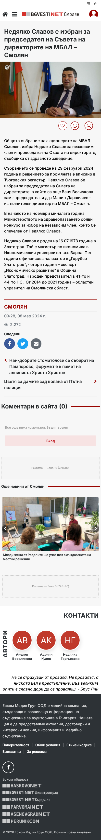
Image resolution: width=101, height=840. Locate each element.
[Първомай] (22, 807)
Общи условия (47, 745)
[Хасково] (21, 785)
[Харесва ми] (76, 125)
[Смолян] (50, 14)
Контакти (81, 616)
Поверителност (15, 745)
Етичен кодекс (79, 745)
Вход (50, 441)
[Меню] (14, 14)
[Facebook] (8, 767)
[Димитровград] (30, 793)
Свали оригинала (17, 67)
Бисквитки (11, 751)
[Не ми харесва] (90, 125)
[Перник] (20, 821)
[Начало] (5, 14)
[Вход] (94, 14)
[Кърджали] (26, 800)
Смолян (15, 307)
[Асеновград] (26, 814)
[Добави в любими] (63, 125)
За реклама (37, 751)
